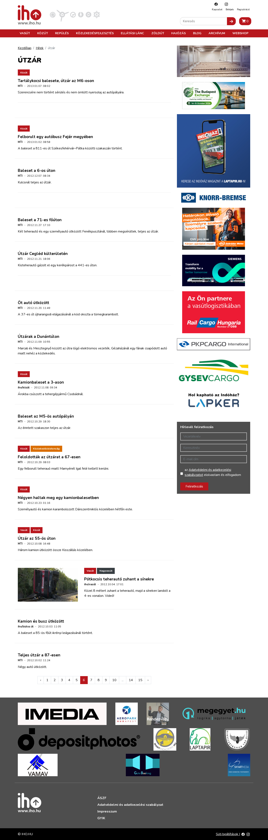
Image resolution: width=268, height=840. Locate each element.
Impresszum (107, 811)
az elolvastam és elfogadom (213, 472)
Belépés (230, 9)
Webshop (240, 33)
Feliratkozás (194, 486)
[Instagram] (225, 4)
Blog (197, 33)
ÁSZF (101, 798)
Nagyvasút (105, 570)
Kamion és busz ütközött (41, 621)
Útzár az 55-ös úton (36, 538)
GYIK (101, 818)
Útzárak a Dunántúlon (38, 336)
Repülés (62, 33)
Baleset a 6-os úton (36, 170)
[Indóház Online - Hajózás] (96, 14)
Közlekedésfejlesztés (95, 33)
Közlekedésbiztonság (46, 448)
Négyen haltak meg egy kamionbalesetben (58, 497)
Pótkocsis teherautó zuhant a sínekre (119, 579)
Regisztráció (243, 9)
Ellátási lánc (132, 33)
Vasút (25, 33)
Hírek (40, 48)
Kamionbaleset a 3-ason (41, 382)
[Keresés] (231, 21)
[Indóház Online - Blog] (81, 14)
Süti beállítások (227, 834)
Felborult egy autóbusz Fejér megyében (55, 137)
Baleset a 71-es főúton (40, 220)
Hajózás (178, 33)
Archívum (217, 33)
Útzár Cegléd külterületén (43, 253)
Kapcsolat (217, 9)
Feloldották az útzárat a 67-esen (49, 457)
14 (131, 680)
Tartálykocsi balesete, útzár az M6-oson (56, 81)
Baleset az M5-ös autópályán (46, 416)
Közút (42, 33)
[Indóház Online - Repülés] (63, 14)
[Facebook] (215, 4)
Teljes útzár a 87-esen (39, 655)
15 (140, 680)
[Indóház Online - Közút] (73, 14)
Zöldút (157, 33)
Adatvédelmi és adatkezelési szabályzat (130, 804)
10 (114, 680)
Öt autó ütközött (33, 303)
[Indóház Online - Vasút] (52, 14)
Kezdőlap (24, 48)
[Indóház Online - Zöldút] (88, 14)
